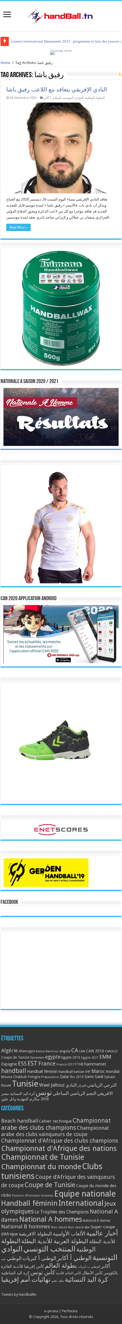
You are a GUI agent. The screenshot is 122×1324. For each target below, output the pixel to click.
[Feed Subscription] (119, 74)
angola (64, 1051)
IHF (88, 1071)
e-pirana (51, 1311)
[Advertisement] (61, 970)
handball (13, 1070)
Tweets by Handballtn (18, 1294)
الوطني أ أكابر (52, 98)
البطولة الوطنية (95, 98)
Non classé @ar (79, 1227)
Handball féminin (42, 1071)
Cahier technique (55, 1121)
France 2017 (65, 1064)
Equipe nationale (85, 1194)
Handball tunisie (71, 1071)
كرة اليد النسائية (22, 1093)
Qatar (64, 1076)
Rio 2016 (77, 1077)
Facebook (9, 902)
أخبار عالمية (102, 1233)
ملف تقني (57, 1281)
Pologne (34, 1077)
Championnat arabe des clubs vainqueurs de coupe (55, 1131)
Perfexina (69, 1311)
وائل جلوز (8, 1099)
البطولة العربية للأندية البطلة (54, 1241)
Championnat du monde (41, 1166)
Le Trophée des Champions (62, 1212)
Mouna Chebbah (14, 1077)
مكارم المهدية (28, 1099)
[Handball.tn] (61, 15)
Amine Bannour (47, 1051)
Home (5, 63)
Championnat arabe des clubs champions (56, 1124)
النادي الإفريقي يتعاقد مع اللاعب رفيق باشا (56, 89)
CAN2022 (111, 1051)
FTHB (79, 1064)
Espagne (9, 1063)
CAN (82, 1051)
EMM (105, 1057)
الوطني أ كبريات (39, 1258)
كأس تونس (42, 1272)
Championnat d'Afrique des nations (59, 1148)
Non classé (59, 1227)
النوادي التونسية (73, 98)
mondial (112, 1071)
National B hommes (25, 1226)
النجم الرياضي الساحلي (74, 1093)
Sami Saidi (94, 1076)
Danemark (37, 1057)
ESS (22, 1063)
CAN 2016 (95, 1051)
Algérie (9, 1050)
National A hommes (50, 1219)
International (81, 1203)
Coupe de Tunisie (15, 1057)
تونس (44, 1093)
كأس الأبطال (92, 1273)
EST (32, 1063)
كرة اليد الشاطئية (15, 1273)
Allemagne (27, 1051)
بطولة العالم (61, 1265)
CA (74, 1050)
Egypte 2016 (70, 1057)
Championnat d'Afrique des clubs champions (59, 1140)
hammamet (95, 1063)
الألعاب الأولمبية (69, 1234)
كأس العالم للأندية (68, 1273)
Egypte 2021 (89, 1057)
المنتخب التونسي (49, 1249)
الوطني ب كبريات (89, 1267)
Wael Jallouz (52, 1085)
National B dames (96, 1221)
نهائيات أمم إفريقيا (25, 1279)
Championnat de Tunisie (42, 1157)
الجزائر (81, 1085)
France (47, 1063)
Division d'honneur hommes (32, 1195)
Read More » (18, 227)
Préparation (50, 1077)
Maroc (98, 1071)
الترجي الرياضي (102, 1085)
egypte (52, 1057)
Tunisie (25, 1084)
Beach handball (19, 1121)
